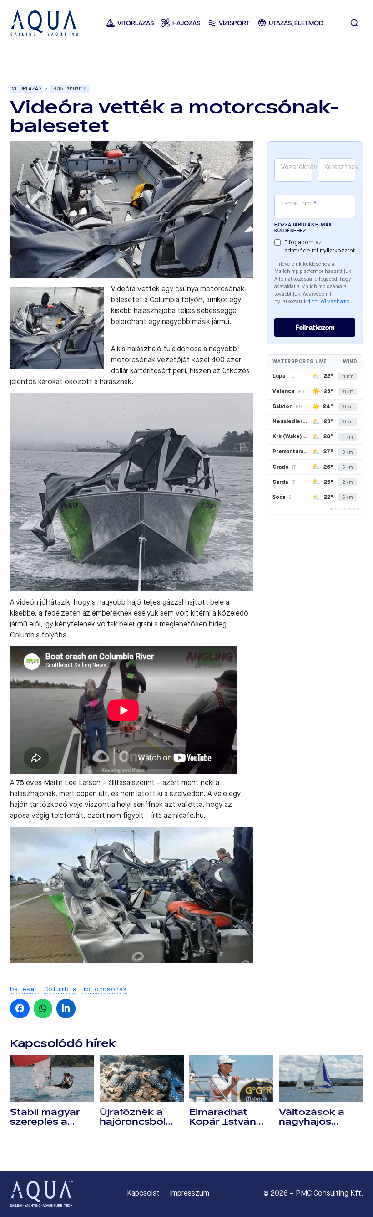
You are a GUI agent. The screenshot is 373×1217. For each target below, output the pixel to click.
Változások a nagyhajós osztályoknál (311, 1121)
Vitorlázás (26, 88)
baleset (24, 989)
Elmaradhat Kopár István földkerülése (222, 1121)
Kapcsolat (143, 1193)
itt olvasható (328, 301)
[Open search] (354, 22)
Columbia (60, 989)
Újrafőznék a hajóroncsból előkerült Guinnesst (133, 1126)
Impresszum (189, 1193)
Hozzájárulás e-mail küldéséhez (303, 228)
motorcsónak (104, 989)
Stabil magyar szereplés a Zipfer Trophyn (46, 1121)
